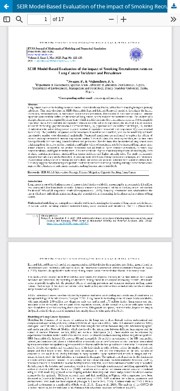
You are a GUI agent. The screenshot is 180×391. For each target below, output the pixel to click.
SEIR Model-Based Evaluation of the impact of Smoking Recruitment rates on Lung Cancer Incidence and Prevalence (98, 6)
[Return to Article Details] (6, 6)
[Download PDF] (173, 6)
